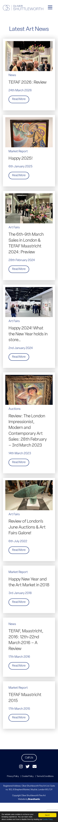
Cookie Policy (48, 819)
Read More (19, 99)
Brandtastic (34, 799)
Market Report (18, 151)
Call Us (29, 757)
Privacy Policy (13, 776)
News (12, 75)
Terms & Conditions (45, 776)
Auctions (14, 409)
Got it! (47, 815)
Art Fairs (14, 227)
